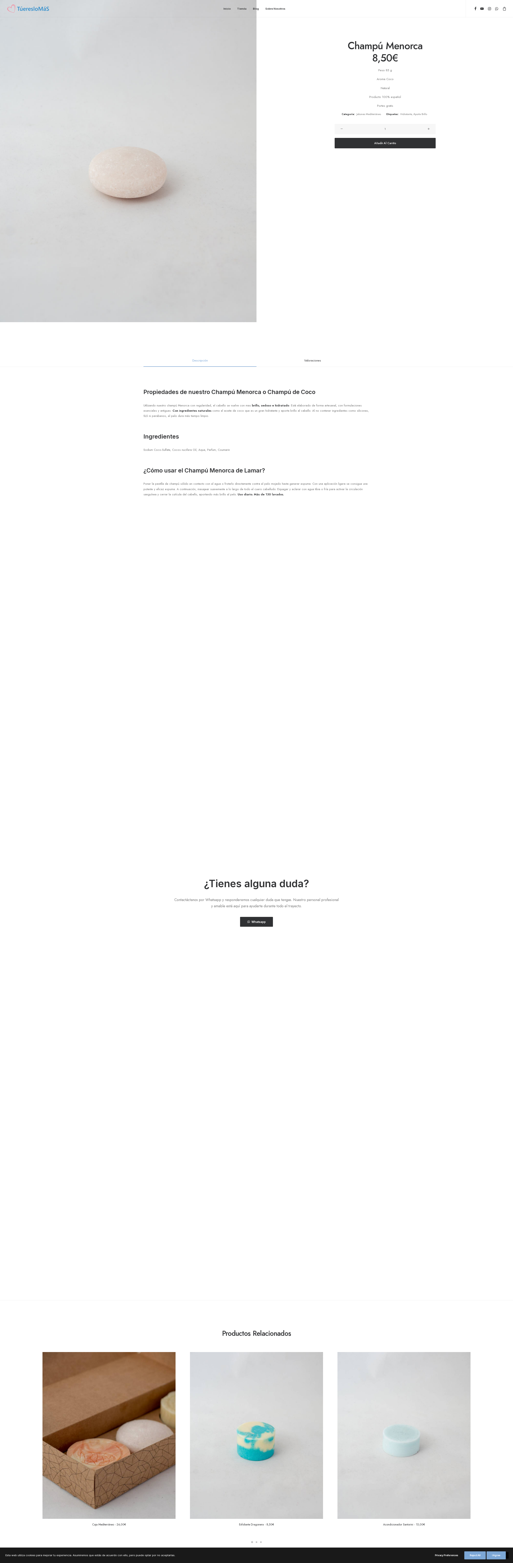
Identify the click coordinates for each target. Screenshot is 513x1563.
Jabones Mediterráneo (368, 114)
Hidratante (406, 114)
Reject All (475, 1555)
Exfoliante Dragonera (256, 1524)
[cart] (504, 8)
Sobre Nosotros (275, 8)
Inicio (227, 8)
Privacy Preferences (446, 1555)
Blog (256, 8)
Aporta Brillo (420, 114)
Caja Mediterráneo (109, 1524)
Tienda (241, 8)
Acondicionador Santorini (404, 1524)
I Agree (496, 1555)
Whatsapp (258, 922)
